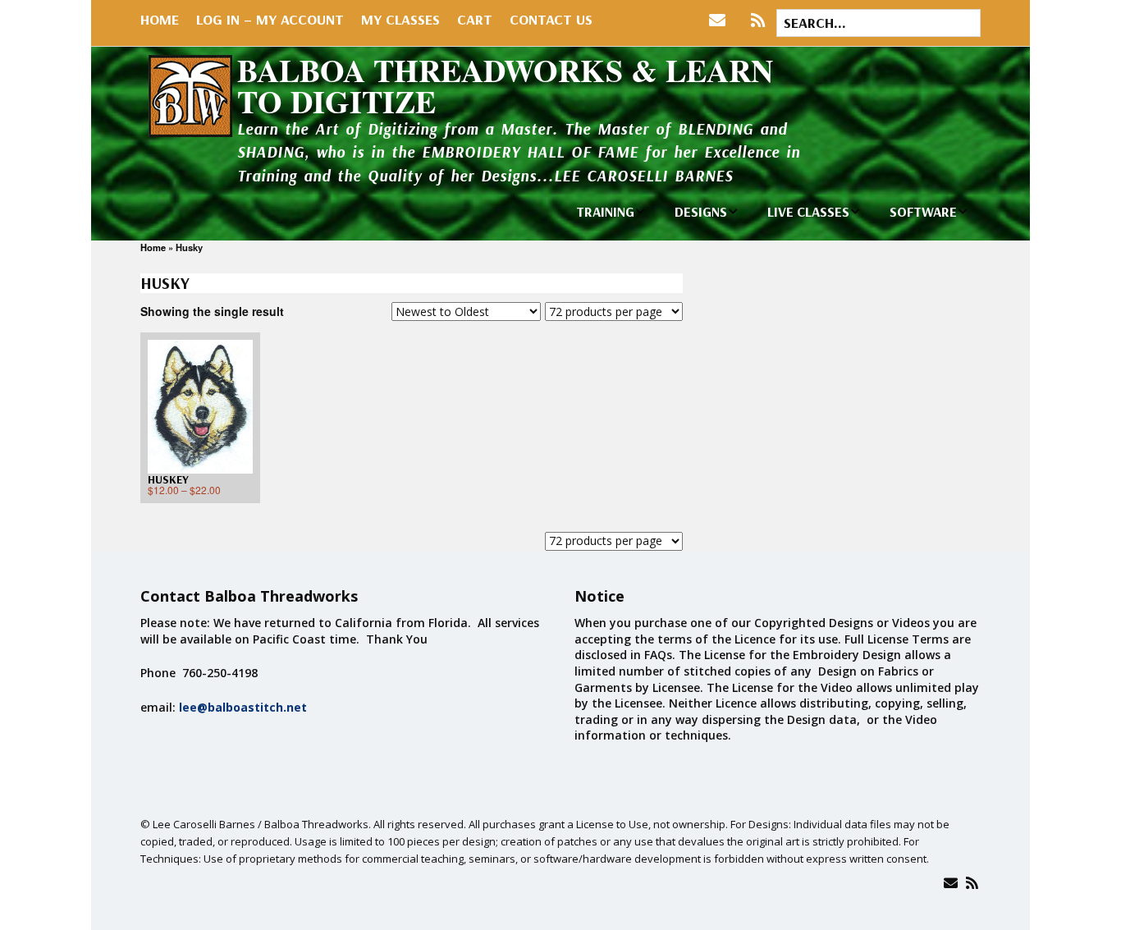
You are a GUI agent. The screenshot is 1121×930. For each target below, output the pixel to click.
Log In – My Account (270, 19)
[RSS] (757, 20)
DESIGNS (701, 211)
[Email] (950, 883)
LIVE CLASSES (808, 211)
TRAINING (605, 211)
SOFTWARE (923, 211)
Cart (474, 19)
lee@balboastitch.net (243, 707)
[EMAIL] (721, 20)
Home (159, 19)
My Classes (400, 19)
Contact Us (551, 19)
